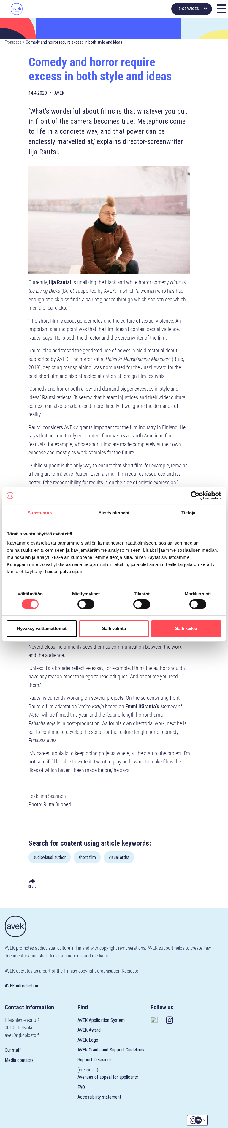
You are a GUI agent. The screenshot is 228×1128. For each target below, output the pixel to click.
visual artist (119, 857)
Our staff (13, 1050)
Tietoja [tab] (188, 512)
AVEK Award (89, 1030)
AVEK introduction (21, 986)
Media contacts (19, 1060)
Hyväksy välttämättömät (41, 628)
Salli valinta (114, 628)
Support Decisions (94, 1059)
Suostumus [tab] (40, 512)
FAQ (81, 1087)
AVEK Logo (87, 1040)
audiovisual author (49, 857)
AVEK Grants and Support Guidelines (110, 1050)
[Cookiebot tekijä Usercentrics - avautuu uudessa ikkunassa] (195, 495)
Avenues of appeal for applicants (107, 1077)
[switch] (85, 604)
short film (87, 857)
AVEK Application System (101, 1020)
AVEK (59, 93)
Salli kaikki (186, 628)
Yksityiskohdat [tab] (114, 512)
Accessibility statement (99, 1097)
